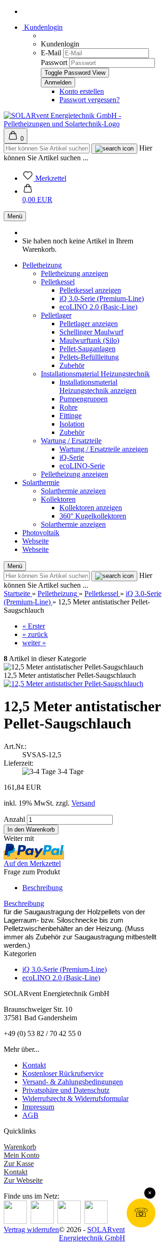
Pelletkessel (58, 282)
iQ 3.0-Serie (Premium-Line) (101, 298)
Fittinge (70, 416)
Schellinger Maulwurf (91, 332)
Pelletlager (56, 315)
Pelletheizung (42, 265)
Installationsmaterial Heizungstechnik (95, 374)
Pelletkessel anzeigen (90, 290)
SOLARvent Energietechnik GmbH (92, 1234)
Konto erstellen (81, 91)
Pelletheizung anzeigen (74, 273)
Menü (14, 216)
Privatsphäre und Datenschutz (65, 1090)
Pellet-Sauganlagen (87, 349)
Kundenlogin (42, 27)
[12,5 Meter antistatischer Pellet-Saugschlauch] (73, 684)
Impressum (38, 1107)
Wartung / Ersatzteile (71, 441)
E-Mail (51, 53)
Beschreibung (42, 888)
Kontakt (34, 1065)
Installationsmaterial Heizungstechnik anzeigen (97, 386)
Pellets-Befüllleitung (89, 357)
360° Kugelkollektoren (92, 516)
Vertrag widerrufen (31, 1229)
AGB (30, 1115)
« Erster (33, 626)
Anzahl (14, 819)
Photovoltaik (40, 533)
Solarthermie (40, 482)
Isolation (71, 424)
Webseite (35, 541)
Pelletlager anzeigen (88, 324)
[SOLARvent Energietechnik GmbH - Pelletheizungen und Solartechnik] (83, 124)
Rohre (68, 407)
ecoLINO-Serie (82, 466)
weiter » (34, 643)
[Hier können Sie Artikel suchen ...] (114, 149)
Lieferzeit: (18, 763)
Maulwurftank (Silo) (89, 340)
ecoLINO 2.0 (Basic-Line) (98, 307)
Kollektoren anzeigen (90, 508)
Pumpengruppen (83, 399)
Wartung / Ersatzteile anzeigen (103, 449)
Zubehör (71, 365)
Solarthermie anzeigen (73, 491)
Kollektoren (58, 499)
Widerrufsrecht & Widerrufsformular (75, 1098)
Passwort (54, 62)
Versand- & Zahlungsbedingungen (72, 1082)
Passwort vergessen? (89, 100)
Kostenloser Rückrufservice (62, 1073)
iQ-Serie (71, 457)
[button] (37, 195)
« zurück (35, 634)
